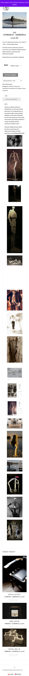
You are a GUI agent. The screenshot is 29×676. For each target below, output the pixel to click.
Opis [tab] (6, 95)
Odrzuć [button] (14, 4)
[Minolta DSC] (14, 142)
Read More (14, 655)
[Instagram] (14, 667)
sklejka (19, 88)
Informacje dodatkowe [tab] (11, 99)
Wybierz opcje (14, 599)
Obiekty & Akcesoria (14, 86)
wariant (6, 65)
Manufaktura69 (6, 49)
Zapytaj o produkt (10, 75)
